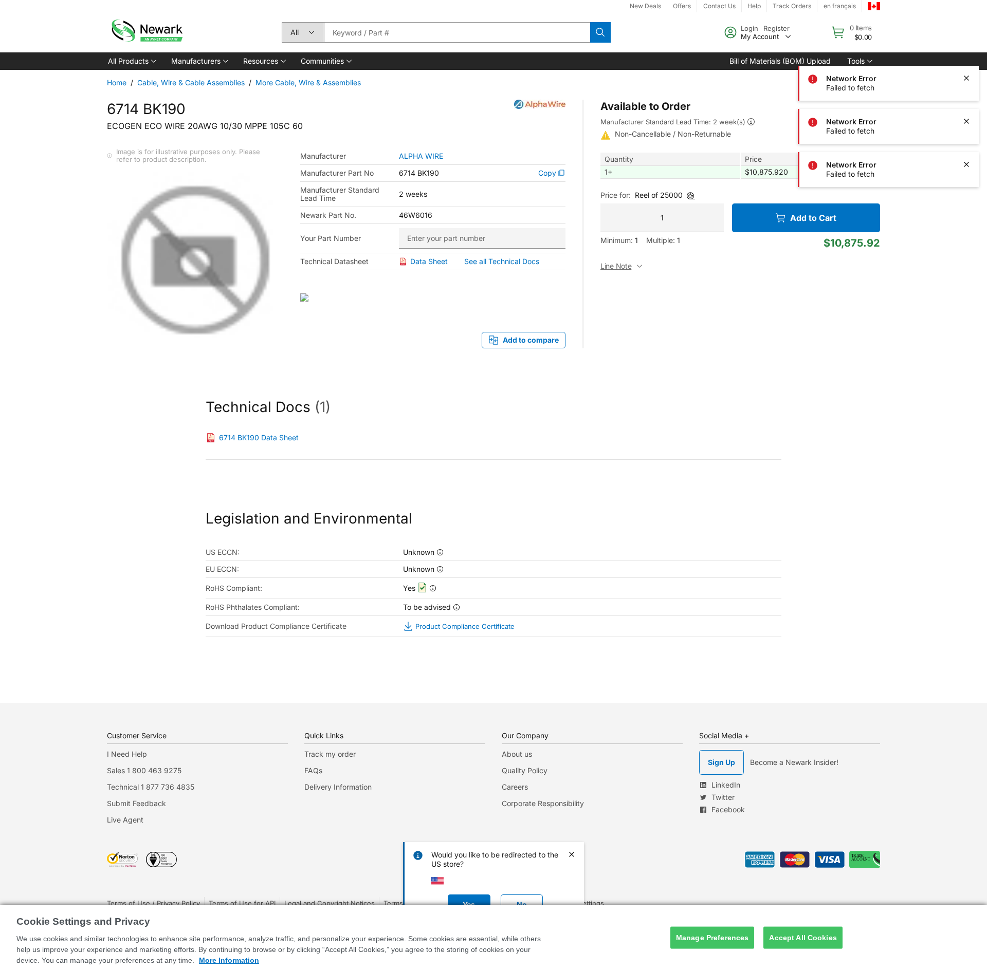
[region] (493, 938)
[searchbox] (457, 32)
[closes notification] (966, 78)
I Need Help (127, 754)
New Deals (645, 6)
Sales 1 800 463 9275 (144, 770)
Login (749, 28)
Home (116, 82)
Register (776, 28)
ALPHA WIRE (421, 156)
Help (754, 6)
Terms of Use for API (242, 903)
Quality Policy (524, 770)
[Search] (600, 32)
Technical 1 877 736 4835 (150, 786)
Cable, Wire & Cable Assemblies (191, 82)
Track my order (330, 754)
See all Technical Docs (501, 261)
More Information (229, 960)
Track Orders (792, 6)
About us (517, 754)
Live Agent (125, 819)
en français (840, 6)
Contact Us (719, 6)
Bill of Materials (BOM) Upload (780, 61)
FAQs (313, 770)
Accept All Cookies (803, 937)
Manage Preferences (712, 937)
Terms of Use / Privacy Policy (153, 903)
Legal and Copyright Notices (329, 903)
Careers (515, 786)
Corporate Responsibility (543, 803)
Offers (682, 6)
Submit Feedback (136, 803)
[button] (131, 61)
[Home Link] (146, 32)
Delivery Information (338, 786)
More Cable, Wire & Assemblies (308, 82)
